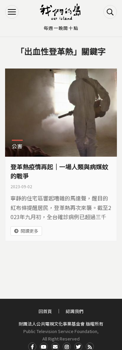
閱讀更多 (29, 231)
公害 (17, 146)
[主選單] (12, 12)
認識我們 (74, 311)
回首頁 (45, 311)
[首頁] (61, 12)
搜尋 (110, 12)
